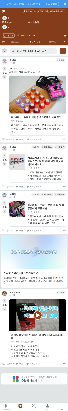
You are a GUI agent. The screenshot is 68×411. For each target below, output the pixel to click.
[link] (29, 11)
